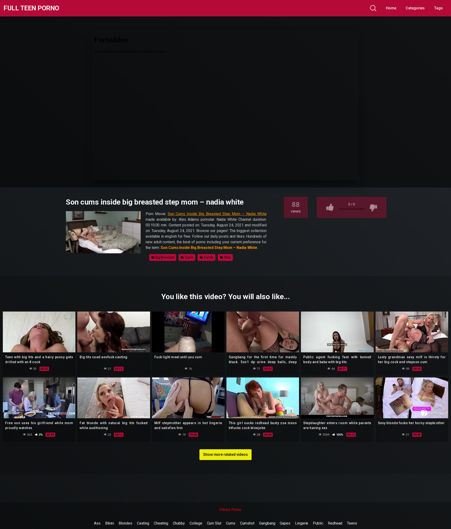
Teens (352, 523)
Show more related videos (225, 454)
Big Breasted (164, 257)
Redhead (335, 523)
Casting (143, 523)
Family (208, 257)
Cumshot (247, 523)
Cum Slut (214, 523)
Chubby (179, 523)
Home (391, 8)
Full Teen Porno (31, 8)
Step (227, 257)
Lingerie (301, 523)
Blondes (125, 523)
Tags (438, 8)
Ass (97, 523)
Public (318, 523)
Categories (415, 8)
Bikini (109, 523)
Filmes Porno (230, 509)
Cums (189, 257)
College (196, 523)
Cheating (161, 523)
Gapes (285, 523)
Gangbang (267, 523)
